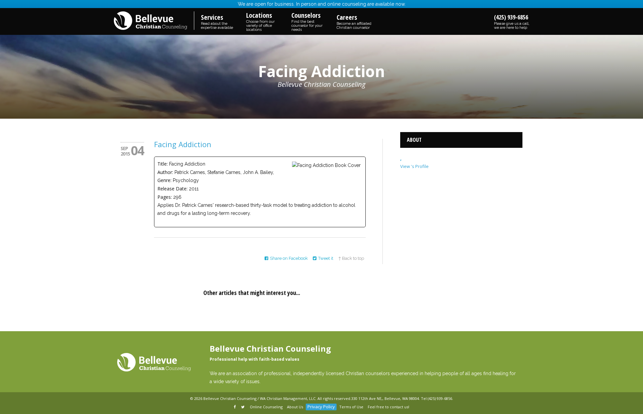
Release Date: (172, 188)
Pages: (164, 197)
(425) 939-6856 (511, 21)
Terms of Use (351, 406)
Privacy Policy (321, 407)
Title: (162, 164)
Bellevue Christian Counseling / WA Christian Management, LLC (259, 398)
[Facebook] (235, 407)
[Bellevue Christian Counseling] (154, 21)
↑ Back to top (351, 258)
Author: (165, 172)
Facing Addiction (182, 144)
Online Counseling (266, 406)
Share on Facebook (289, 258)
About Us (295, 406)
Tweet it (325, 258)
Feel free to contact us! (388, 406)
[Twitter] (243, 407)
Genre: (164, 180)
